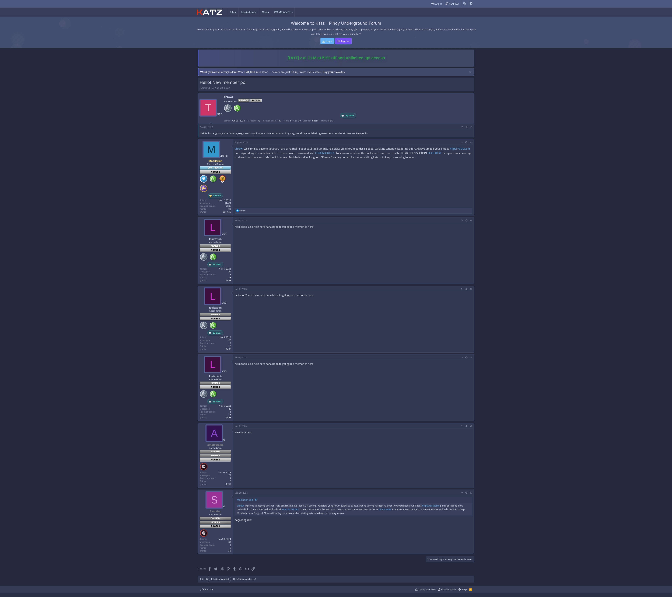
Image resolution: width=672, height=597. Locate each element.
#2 (471, 142)
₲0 (229, 550)
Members (284, 12)
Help (464, 589)
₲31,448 (227, 212)
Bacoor (315, 120)
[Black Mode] (471, 3)
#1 (471, 127)
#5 (471, 357)
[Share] (466, 127)
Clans (265, 12)
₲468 (228, 280)
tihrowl (206, 87)
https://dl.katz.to (460, 148)
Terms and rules (427, 589)
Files (233, 12)
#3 (471, 220)
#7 (471, 492)
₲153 (228, 484)
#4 (471, 289)
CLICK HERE (434, 153)
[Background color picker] (464, 3)
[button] (293, 12)
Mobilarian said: (245, 499)
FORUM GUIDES (324, 153)
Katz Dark (208, 589)
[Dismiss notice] (470, 72)
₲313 (331, 120)
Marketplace (249, 12)
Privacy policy (448, 589)
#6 (471, 426)
